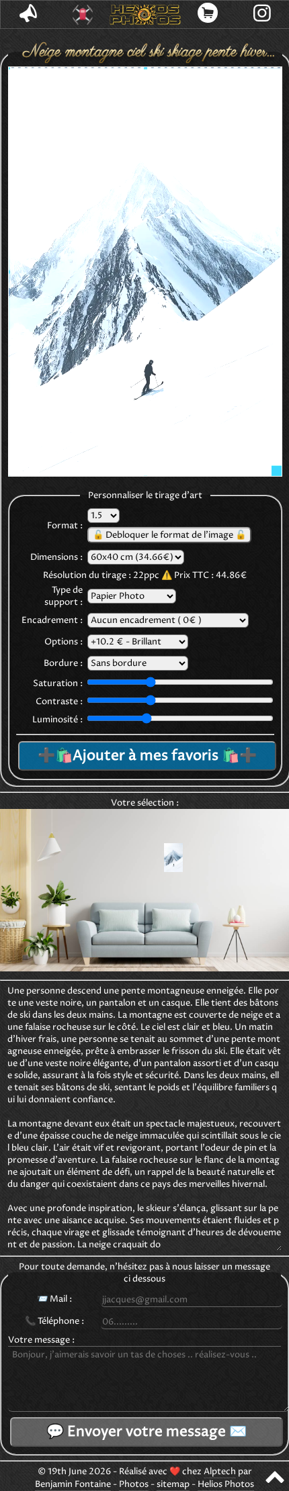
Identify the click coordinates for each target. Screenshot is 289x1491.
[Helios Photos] (145, 15)
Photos (134, 1484)
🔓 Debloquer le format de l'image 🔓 (169, 535)
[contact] (28, 14)
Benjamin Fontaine (73, 1484)
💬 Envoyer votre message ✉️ (146, 1432)
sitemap (173, 1484)
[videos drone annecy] (82, 15)
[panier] (208, 14)
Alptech (220, 1471)
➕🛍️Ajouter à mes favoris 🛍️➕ (147, 756)
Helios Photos (226, 1484)
